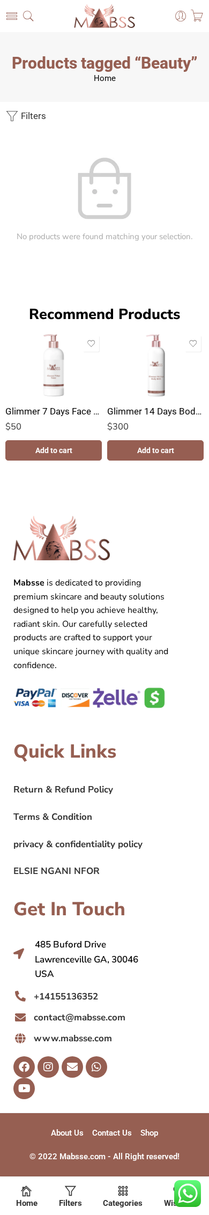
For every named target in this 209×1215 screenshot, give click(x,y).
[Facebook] (24, 1067)
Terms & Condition (52, 817)
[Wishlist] (91, 344)
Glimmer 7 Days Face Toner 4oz (53, 411)
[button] (53, 450)
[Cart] (197, 16)
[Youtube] (24, 1088)
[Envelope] (72, 1067)
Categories (123, 1203)
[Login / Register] (181, 16)
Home (105, 79)
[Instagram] (48, 1067)
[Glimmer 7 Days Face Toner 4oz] (53, 365)
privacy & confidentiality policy (78, 844)
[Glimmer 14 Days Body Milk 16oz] (155, 365)
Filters (32, 116)
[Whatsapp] (96, 1067)
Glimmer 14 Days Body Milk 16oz (155, 411)
